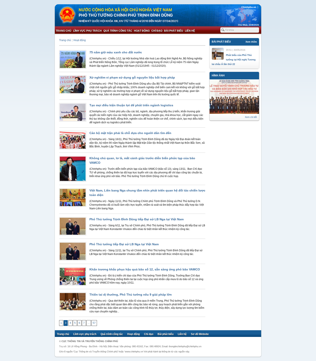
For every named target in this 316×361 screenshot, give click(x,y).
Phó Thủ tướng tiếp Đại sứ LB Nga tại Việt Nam (124, 244)
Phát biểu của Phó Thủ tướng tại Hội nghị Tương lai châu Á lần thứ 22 (234, 59)
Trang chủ (63, 30)
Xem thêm (251, 41)
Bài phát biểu (173, 30)
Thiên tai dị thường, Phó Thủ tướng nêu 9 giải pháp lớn (130, 294)
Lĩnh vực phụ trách (87, 30)
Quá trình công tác (117, 30)
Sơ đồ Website (200, 334)
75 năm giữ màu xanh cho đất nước (115, 52)
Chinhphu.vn (248, 7)
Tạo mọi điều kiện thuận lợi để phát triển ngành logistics (131, 105)
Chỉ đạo (156, 30)
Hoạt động (142, 30)
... (89, 322)
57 (94, 322)
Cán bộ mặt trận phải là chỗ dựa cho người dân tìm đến (130, 133)
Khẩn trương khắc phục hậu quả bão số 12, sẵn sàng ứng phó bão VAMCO (144, 269)
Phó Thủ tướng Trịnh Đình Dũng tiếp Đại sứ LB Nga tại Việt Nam (136, 219)
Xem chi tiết (251, 117)
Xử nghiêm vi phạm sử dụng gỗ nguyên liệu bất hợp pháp (132, 77)
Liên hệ (190, 30)
